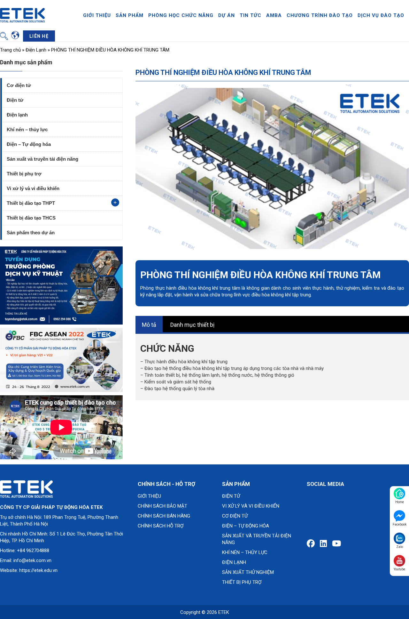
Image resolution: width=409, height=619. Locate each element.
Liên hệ (39, 36)
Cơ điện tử (19, 85)
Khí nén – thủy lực (27, 129)
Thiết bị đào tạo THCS (31, 218)
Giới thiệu (97, 15)
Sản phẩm (129, 15)
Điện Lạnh (36, 50)
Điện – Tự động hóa (29, 144)
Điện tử (15, 100)
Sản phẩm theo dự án (31, 232)
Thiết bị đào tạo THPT (31, 203)
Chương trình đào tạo (320, 15)
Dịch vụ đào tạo (381, 15)
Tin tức (250, 15)
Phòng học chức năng (180, 15)
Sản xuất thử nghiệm (248, 572)
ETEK (223, 612)
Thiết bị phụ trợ (24, 173)
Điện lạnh (17, 114)
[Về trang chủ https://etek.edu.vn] (22, 15)
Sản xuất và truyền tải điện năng (42, 159)
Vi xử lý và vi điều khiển (33, 188)
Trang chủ (10, 50)
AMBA (274, 15)
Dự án (226, 15)
